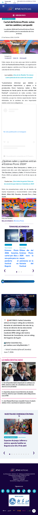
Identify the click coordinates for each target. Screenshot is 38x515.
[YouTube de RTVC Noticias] (18, 491)
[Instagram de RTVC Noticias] (13, 491)
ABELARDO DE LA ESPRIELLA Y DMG (26, 1)
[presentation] (5, 269)
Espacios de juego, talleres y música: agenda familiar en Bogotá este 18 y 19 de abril (15, 443)
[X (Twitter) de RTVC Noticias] (8, 491)
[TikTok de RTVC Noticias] (24, 491)
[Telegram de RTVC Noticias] (29, 491)
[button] (16, 272)
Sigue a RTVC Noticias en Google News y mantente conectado (19, 281)
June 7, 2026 (8, 352)
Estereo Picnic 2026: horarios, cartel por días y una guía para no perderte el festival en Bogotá (12, 258)
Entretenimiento (9, 19)
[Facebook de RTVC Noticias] (2, 491)
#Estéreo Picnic (19, 221)
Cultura (8, 245)
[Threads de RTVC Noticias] (34, 491)
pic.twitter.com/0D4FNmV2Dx (16, 345)
